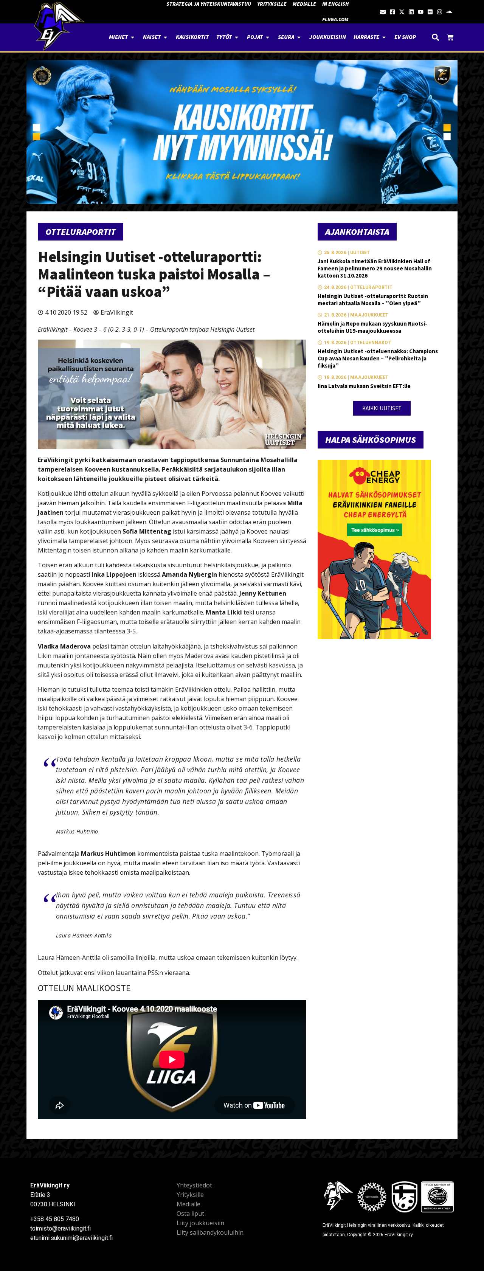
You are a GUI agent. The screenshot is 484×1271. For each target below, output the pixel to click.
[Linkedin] (411, 12)
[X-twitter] (401, 12)
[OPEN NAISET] (165, 37)
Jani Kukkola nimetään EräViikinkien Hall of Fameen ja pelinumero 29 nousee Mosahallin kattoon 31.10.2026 (375, 268)
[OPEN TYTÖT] (236, 37)
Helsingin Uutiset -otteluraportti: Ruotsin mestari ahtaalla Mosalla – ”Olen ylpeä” (373, 299)
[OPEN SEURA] (299, 37)
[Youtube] (420, 12)
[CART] (450, 37)
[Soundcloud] (449, 12)
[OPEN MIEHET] (132, 37)
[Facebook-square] (392, 12)
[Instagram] (439, 12)
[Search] (435, 37)
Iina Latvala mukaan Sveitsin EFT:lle (364, 386)
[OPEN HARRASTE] (384, 37)
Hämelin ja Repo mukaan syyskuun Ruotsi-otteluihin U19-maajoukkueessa (372, 327)
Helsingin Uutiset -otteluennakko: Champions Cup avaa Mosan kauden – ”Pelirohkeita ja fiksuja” (378, 358)
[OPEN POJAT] (267, 37)
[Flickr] (430, 12)
